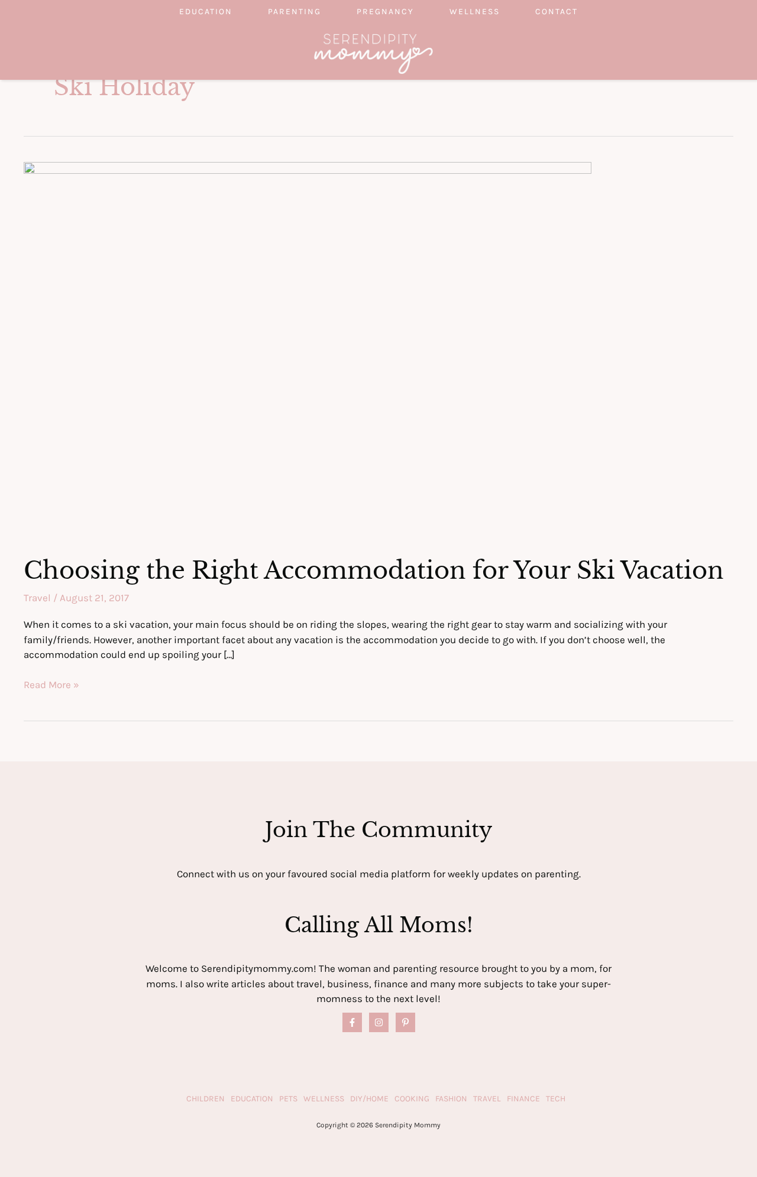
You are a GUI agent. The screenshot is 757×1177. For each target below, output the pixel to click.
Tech (555, 1099)
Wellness (474, 12)
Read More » (51, 685)
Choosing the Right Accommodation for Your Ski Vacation (374, 570)
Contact (556, 12)
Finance (523, 1099)
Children (205, 1099)
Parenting (294, 12)
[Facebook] (352, 1022)
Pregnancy (385, 12)
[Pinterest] (405, 1022)
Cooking (411, 1099)
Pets (288, 1099)
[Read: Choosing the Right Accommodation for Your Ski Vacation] (307, 350)
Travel (37, 598)
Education (205, 12)
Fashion (451, 1099)
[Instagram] (379, 1022)
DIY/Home (369, 1099)
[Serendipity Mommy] (373, 53)
